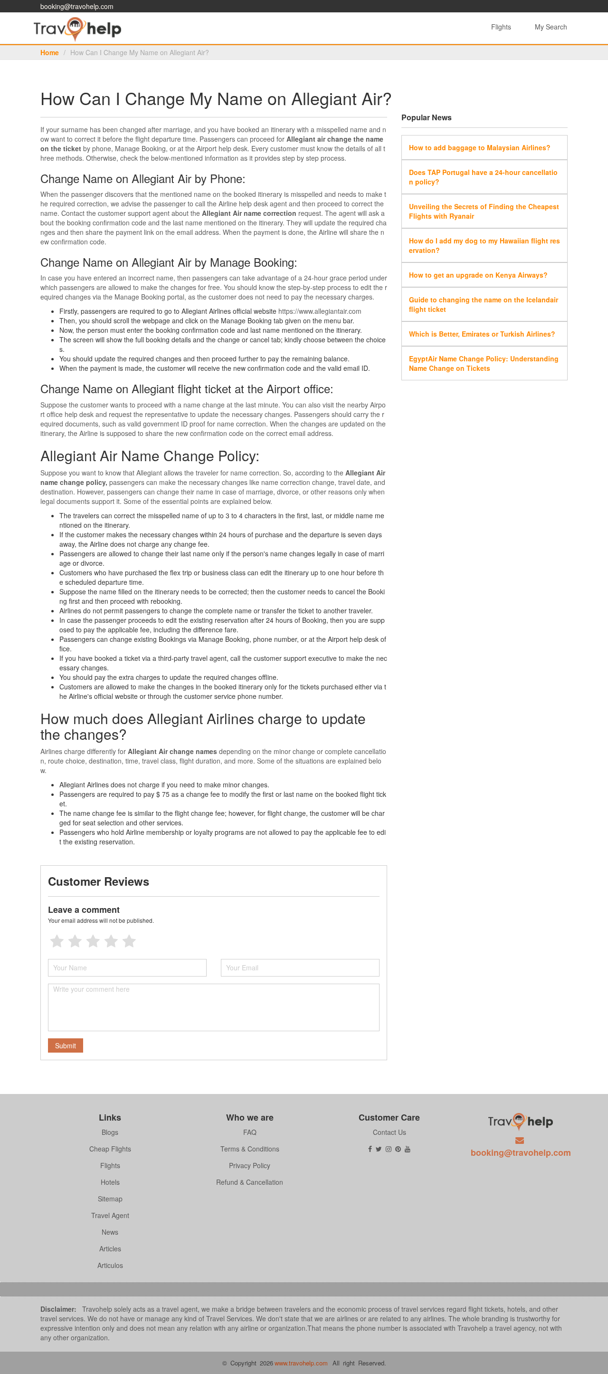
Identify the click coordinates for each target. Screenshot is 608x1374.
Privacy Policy (249, 1165)
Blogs (110, 1132)
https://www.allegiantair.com (319, 311)
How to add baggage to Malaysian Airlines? (480, 147)
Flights (501, 26)
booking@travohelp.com (77, 6)
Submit (65, 1045)
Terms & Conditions (249, 1148)
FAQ (249, 1132)
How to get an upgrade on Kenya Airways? (478, 275)
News (110, 1232)
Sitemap (110, 1198)
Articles (110, 1248)
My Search (551, 26)
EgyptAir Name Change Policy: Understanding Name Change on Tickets (484, 363)
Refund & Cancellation (249, 1182)
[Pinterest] (398, 1148)
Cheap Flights (110, 1148)
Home (49, 52)
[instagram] (388, 1148)
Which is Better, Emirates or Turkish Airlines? (482, 334)
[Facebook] (370, 1148)
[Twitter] (379, 1148)
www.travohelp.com (301, 1362)
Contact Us (389, 1132)
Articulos (110, 1265)
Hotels (110, 1182)
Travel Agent (110, 1215)
